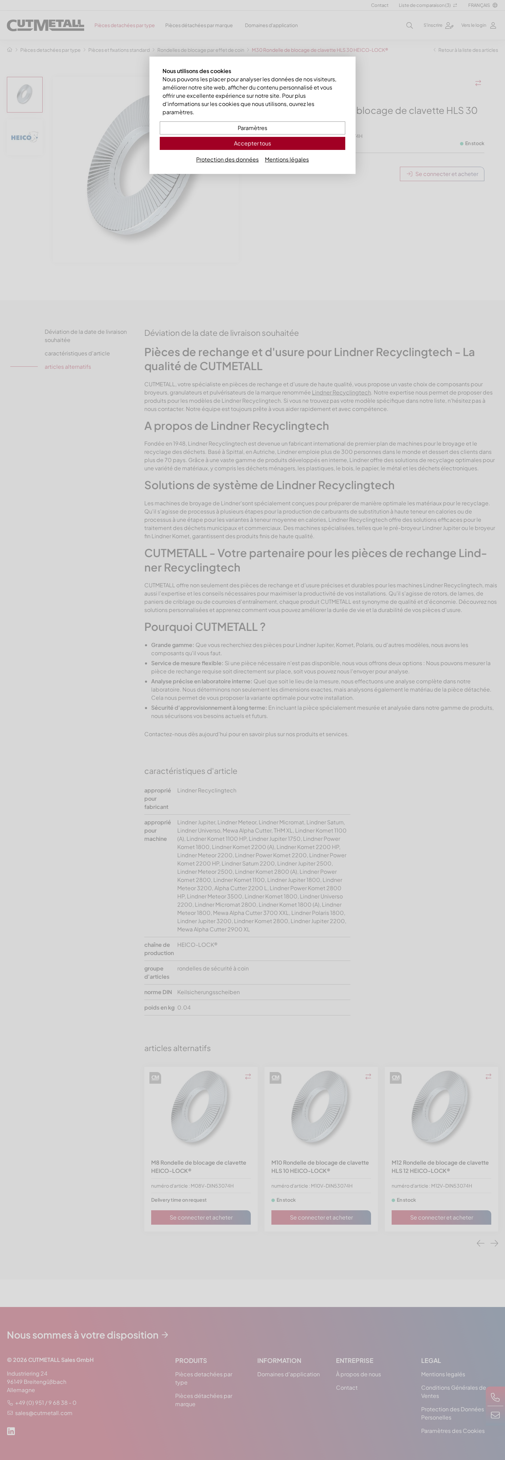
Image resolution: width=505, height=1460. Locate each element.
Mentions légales (287, 159)
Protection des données (227, 159)
